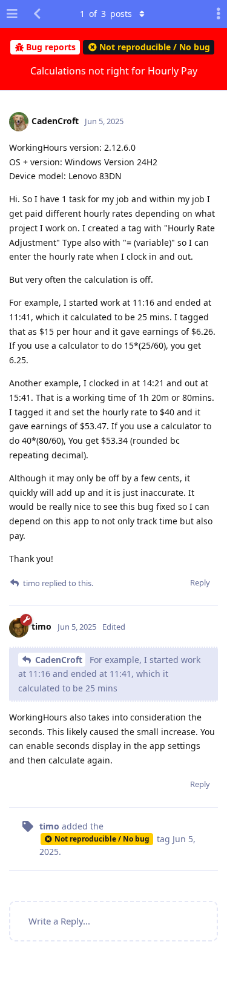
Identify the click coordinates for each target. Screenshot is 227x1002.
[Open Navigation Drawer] (12, 14)
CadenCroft (58, 659)
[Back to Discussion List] (37, 14)
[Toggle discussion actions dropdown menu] (215, 14)
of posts (106, 13)
